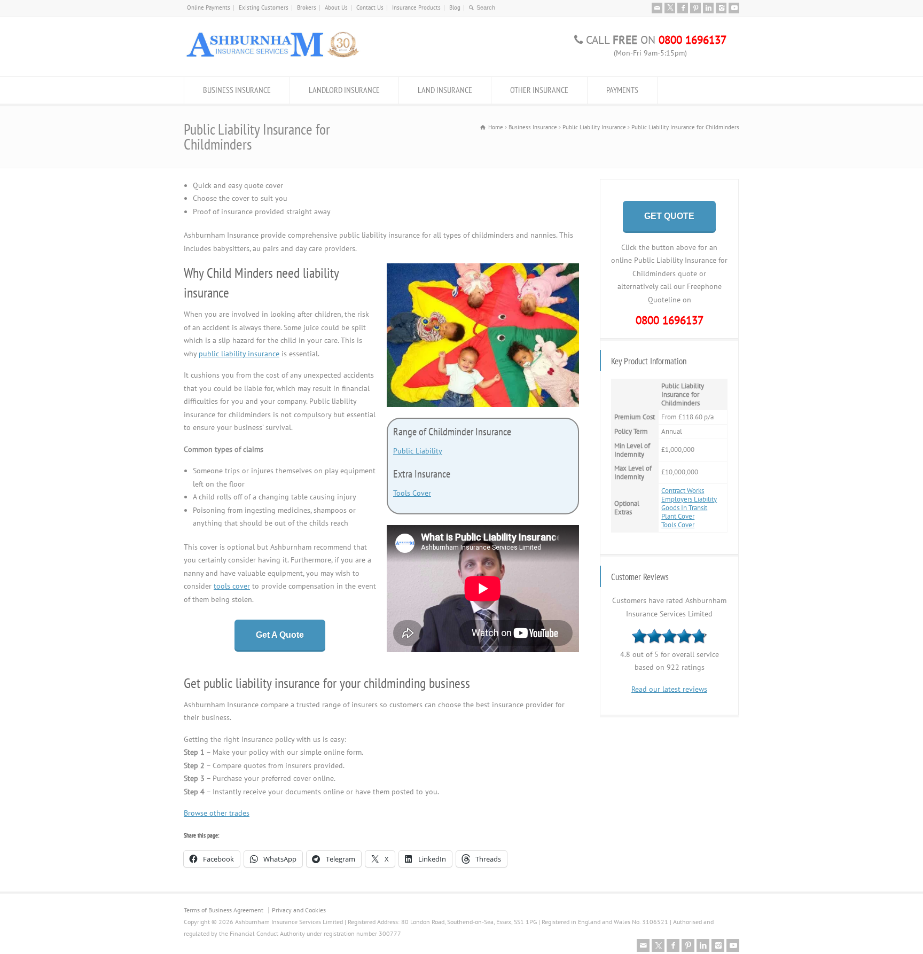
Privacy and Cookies (299, 910)
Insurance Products (416, 7)
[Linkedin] (708, 8)
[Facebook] (682, 8)
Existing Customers (263, 7)
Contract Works (682, 490)
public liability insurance (239, 353)
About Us (336, 7)
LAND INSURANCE (445, 89)
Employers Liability (689, 499)
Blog (454, 7)
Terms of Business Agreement (223, 910)
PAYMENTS (622, 89)
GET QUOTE (669, 216)
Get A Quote (280, 634)
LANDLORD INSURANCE (344, 89)
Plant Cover (677, 516)
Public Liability (417, 451)
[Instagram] (721, 8)
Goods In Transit (684, 507)
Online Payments (208, 7)
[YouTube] (734, 8)
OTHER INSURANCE (539, 89)
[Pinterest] (695, 8)
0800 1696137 (669, 320)
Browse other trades (216, 813)
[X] (669, 8)
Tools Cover (412, 493)
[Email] (657, 8)
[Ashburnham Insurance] (273, 56)
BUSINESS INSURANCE (237, 89)
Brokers (306, 7)
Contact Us (370, 7)
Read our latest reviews (669, 689)
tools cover (232, 586)
